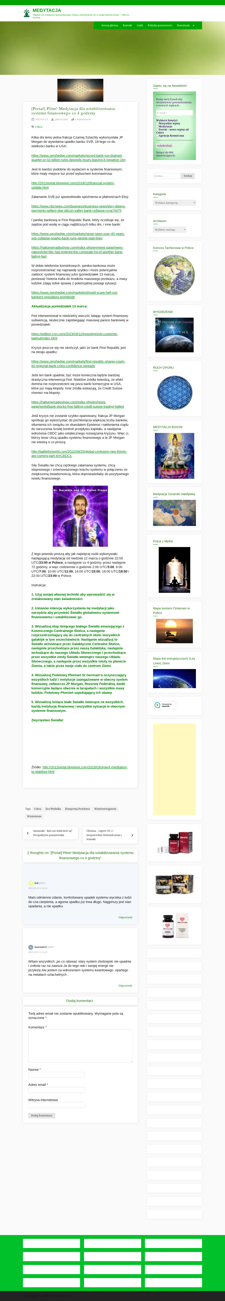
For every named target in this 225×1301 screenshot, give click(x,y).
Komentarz (37, 1027)
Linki (140, 25)
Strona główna (109, 25)
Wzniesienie (34, 816)
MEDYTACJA (47, 10)
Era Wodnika (53, 808)
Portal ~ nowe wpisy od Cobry (172, 131)
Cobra (38, 126)
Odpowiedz (125, 917)
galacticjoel (61, 119)
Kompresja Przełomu (77, 808)
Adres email (38, 1085)
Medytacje (165, 126)
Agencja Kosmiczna (171, 135)
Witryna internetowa (43, 1100)
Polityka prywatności (160, 25)
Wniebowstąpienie (105, 808)
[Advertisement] (174, 769)
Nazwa (34, 1069)
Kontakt (127, 25)
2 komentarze (83, 119)
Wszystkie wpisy (169, 123)
